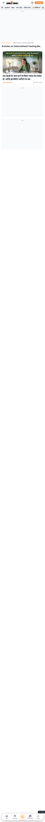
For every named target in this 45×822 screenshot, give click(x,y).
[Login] (22, 817)
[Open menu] (3, 3)
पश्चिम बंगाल (27, 7)
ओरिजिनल (37, 7)
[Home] (12, 2)
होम (2, 7)
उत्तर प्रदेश (19, 7)
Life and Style (8, 82)
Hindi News (6, 43)
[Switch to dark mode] (32, 2)
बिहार (12, 7)
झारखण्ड (7, 7)
